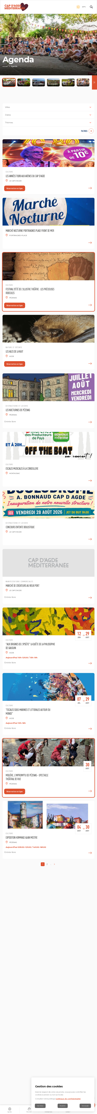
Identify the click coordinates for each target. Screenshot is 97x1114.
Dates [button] (8, 115)
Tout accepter (85, 1106)
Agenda (10, 1112)
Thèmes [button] (9, 122)
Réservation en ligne (15, 188)
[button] (48, 130)
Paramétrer (63, 1106)
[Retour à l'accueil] (16, 7)
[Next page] (54, 864)
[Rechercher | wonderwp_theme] (91, 7)
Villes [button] (7, 107)
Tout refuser (40, 1106)
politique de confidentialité (68, 1099)
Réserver (29, 1112)
